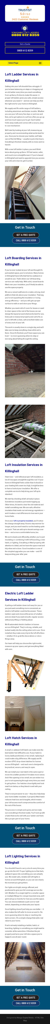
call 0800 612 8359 (26, 240)
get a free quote (26, 234)
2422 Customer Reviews (25, 19)
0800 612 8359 (25, 50)
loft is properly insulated (23, 521)
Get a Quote (25, 44)
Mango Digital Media (25, 1018)
